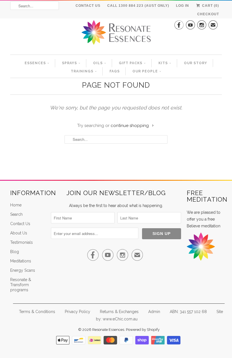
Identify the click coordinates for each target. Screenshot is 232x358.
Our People (145, 71)
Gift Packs (130, 63)
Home (16, 205)
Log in (182, 6)
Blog (14, 251)
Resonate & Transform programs (20, 284)
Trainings (82, 71)
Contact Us (88, 6)
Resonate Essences (108, 329)
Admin (154, 311)
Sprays (69, 63)
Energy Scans (22, 270)
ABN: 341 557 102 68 (188, 311)
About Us (18, 233)
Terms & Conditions (37, 311)
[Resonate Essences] (116, 34)
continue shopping (130, 125)
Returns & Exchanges (119, 311)
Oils (98, 63)
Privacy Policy (77, 311)
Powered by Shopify (143, 329)
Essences (35, 63)
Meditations (20, 261)
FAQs (114, 71)
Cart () (210, 6)
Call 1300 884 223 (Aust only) (138, 6)
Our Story (195, 63)
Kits (163, 63)
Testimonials (21, 242)
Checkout (208, 14)
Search (16, 214)
